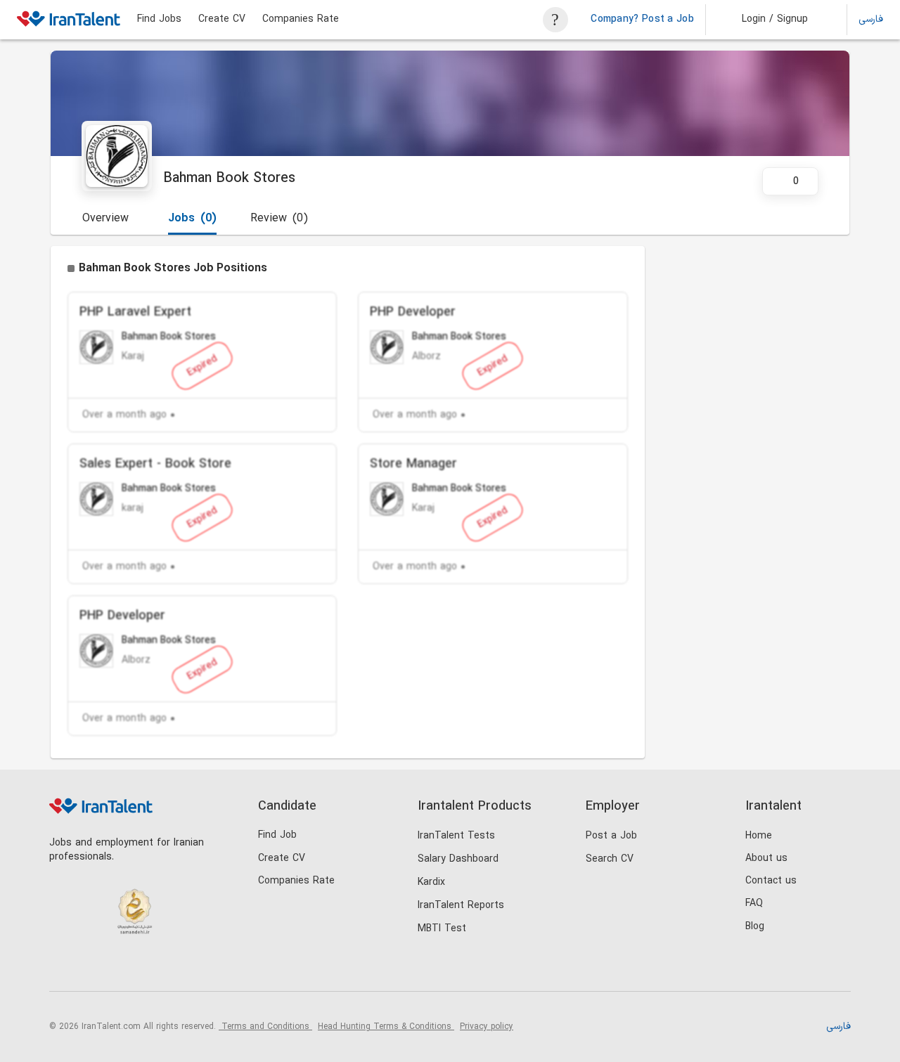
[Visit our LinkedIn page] (63, 967)
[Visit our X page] (121, 967)
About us (766, 858)
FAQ (754, 903)
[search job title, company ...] (555, 19)
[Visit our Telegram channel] (150, 967)
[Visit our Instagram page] (92, 967)
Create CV (221, 20)
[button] (765, 19)
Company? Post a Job (642, 20)
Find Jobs (159, 20)
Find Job (277, 835)
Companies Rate (300, 20)
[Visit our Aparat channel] (179, 967)
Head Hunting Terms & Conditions (386, 1027)
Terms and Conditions (265, 1027)
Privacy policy (486, 1027)
